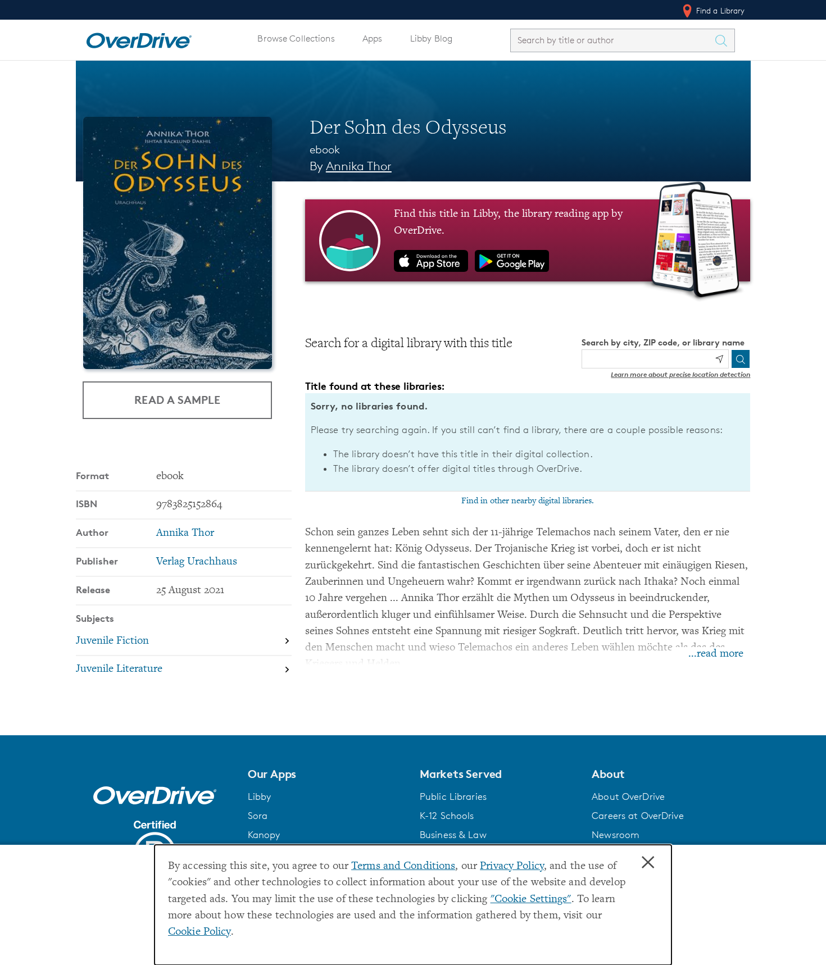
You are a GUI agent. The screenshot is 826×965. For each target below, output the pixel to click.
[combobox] (612, 40)
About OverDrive (628, 796)
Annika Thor (359, 166)
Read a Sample (177, 400)
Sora (258, 815)
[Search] (741, 359)
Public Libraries (453, 796)
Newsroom (615, 834)
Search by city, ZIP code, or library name (663, 342)
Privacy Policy (512, 866)
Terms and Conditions (403, 866)
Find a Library (719, 10)
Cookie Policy (199, 932)
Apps (372, 38)
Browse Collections (295, 38)
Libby (259, 796)
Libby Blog (431, 38)
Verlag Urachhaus (196, 562)
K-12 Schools (447, 815)
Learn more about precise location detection (680, 374)
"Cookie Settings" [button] (531, 899)
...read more (715, 654)
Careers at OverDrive (637, 815)
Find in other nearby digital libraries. (527, 501)
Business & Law (453, 834)
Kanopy (264, 834)
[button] (327, 774)
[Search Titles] (724, 40)
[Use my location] (719, 359)
